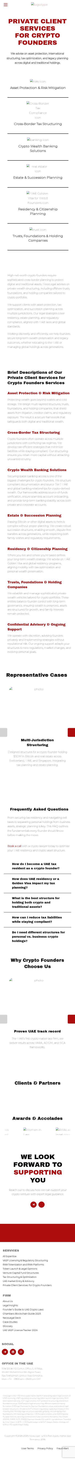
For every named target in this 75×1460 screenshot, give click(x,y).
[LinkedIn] (13, 1352)
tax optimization (31, 58)
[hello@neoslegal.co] (41, 1205)
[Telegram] (33, 1205)
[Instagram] (21, 1352)
